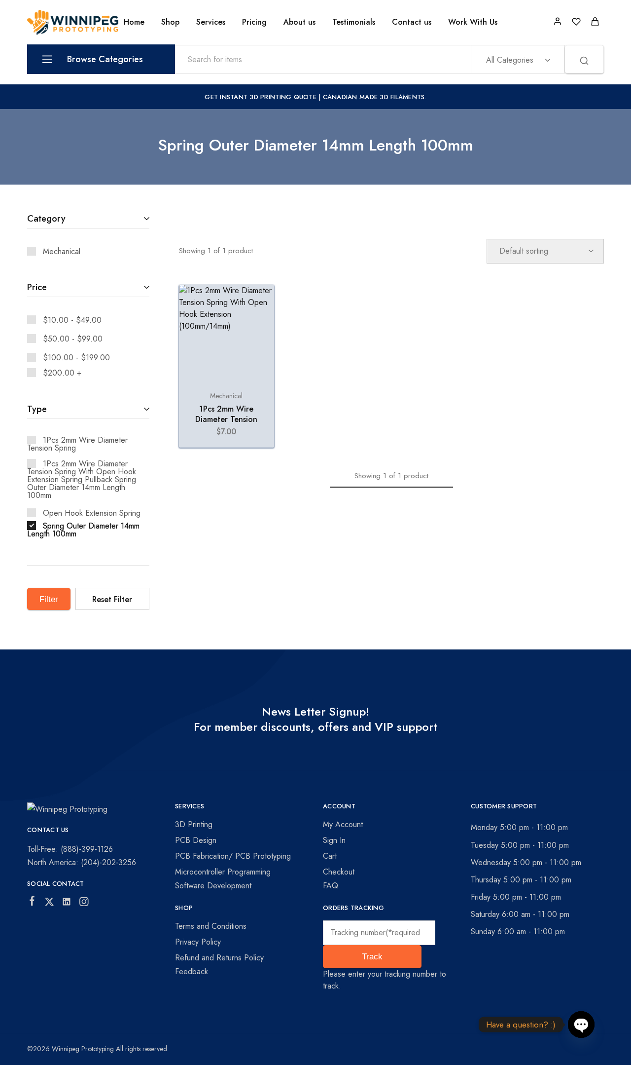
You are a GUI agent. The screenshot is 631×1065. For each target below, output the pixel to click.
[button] (226, 375)
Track (372, 956)
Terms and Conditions (210, 926)
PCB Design (195, 840)
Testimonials (353, 22)
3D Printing (193, 824)
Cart (330, 856)
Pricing (254, 22)
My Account (343, 824)
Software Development (213, 885)
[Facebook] (32, 902)
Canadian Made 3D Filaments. (374, 97)
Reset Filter (112, 599)
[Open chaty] (581, 1024)
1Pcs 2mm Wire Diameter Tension (226, 414)
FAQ (330, 885)
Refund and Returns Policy (219, 957)
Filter (48, 599)
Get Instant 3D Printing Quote (260, 97)
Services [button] (210, 22)
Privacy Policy (198, 942)
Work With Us (472, 22)
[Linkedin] (66, 903)
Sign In (334, 840)
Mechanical (226, 396)
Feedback (191, 971)
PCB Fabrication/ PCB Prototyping (233, 856)
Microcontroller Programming (223, 871)
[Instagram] (84, 903)
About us (299, 22)
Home (134, 22)
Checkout (338, 871)
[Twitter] (49, 903)
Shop (170, 22)
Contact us (411, 22)
